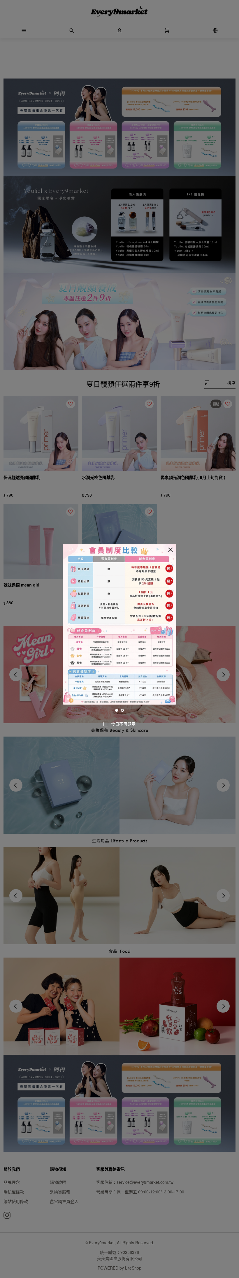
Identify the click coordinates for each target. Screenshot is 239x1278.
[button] (170, 550)
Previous (69, 625)
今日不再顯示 (123, 724)
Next (169, 625)
